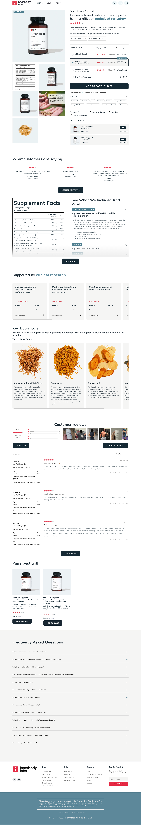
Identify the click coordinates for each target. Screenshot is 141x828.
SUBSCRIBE (118, 784)
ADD (122, 128)
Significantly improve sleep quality (88, 238)
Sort (111, 454)
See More (70, 261)
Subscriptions (69, 777)
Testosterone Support (49, 777)
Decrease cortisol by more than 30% (89, 234)
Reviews (90, 780)
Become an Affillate (93, 777)
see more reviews (70, 190)
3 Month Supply (81, 62)
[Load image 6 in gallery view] (25, 130)
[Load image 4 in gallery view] (25, 103)
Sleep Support (47, 783)
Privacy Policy (64, 813)
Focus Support (47, 780)
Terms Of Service (78, 813)
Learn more (103, 92)
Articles (89, 783)
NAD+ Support (47, 774)
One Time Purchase (83, 77)
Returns (67, 774)
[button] (39, 3)
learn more (124, 131)
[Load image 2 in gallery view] (25, 77)
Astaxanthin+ (46, 771)
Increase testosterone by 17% (86, 232)
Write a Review (118, 446)
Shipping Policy (69, 780)
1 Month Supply (81, 54)
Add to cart (22, 621)
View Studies (20, 315)
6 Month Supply (81, 69)
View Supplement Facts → (22, 339)
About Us (90, 771)
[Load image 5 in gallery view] (52, 103)
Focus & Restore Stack (50, 786)
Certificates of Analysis (94, 774)
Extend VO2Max (82, 236)
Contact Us (68, 771)
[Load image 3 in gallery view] (52, 77)
